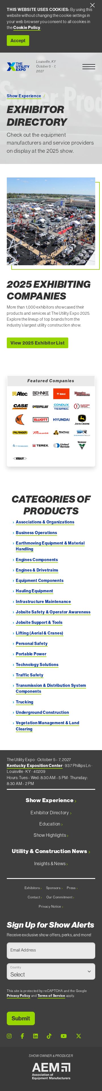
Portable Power (31, 653)
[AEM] (51, 1071)
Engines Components (37, 559)
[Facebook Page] (22, 1036)
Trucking (24, 702)
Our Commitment (59, 897)
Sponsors (53, 888)
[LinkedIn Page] (35, 1036)
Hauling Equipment (34, 590)
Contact (34, 897)
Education (50, 824)
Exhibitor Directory (50, 812)
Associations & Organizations (45, 522)
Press (71, 888)
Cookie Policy (27, 27)
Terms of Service (51, 996)
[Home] (18, 66)
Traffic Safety (30, 675)
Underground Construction (42, 712)
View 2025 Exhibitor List (37, 343)
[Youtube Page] (63, 1036)
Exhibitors (33, 888)
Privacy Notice (50, 906)
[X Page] (78, 1036)
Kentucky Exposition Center (35, 765)
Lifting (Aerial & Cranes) (39, 633)
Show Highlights (50, 835)
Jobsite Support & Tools (39, 622)
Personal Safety (32, 643)
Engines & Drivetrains (37, 570)
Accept (18, 40)
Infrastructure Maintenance (43, 601)
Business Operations (36, 532)
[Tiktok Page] (49, 1036)
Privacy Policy (18, 996)
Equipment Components (39, 580)
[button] (88, 66)
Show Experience (24, 95)
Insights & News (50, 863)
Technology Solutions (37, 664)
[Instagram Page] (9, 1036)
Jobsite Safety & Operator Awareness (53, 612)
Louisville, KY (46, 62)
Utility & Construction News (50, 851)
